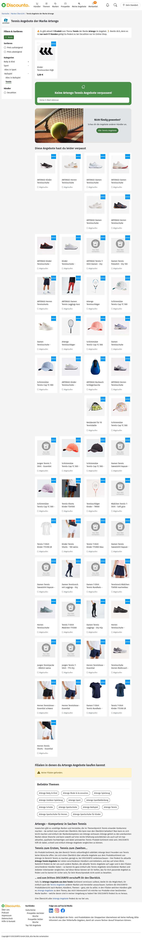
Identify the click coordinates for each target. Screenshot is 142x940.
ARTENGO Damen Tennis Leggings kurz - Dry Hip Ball (71, 303)
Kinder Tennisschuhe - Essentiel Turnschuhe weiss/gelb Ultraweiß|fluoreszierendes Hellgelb (71, 263)
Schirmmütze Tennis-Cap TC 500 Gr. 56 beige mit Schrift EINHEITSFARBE (119, 303)
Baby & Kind (9, 62)
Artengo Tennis (110, 807)
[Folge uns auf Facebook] (63, 910)
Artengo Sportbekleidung (97, 800)
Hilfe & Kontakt (8, 921)
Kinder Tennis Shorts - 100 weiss (70, 545)
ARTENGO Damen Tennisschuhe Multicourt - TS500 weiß (119, 182)
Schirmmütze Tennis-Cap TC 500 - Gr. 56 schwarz (95, 465)
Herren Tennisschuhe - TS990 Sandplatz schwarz (118, 627)
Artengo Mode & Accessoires (75, 793)
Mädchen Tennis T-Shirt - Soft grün (119, 505)
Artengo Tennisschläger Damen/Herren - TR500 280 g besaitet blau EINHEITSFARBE (69, 344)
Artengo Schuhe (46, 807)
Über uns (6, 910)
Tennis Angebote (57, 885)
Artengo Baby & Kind (48, 793)
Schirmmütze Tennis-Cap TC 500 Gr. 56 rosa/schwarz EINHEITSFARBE (95, 344)
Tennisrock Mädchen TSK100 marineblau (120, 586)
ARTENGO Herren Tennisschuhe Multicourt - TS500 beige (70, 182)
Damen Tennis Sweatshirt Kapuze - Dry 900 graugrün (120, 465)
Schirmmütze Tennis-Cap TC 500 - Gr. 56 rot (70, 465)
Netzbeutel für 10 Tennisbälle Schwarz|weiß (94, 424)
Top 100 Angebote (33, 925)
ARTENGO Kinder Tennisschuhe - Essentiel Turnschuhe (69, 384)
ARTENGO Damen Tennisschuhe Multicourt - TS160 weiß (94, 182)
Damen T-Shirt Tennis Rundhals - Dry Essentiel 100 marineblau (94, 586)
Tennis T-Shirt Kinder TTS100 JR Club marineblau (118, 707)
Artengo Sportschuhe (68, 807)
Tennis (10, 37)
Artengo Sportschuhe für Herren (53, 814)
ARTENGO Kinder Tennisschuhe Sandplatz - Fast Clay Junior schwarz (45, 182)
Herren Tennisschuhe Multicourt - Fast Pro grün (46, 627)
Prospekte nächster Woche (35, 914)
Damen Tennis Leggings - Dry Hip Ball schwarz (95, 627)
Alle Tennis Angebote (107, 130)
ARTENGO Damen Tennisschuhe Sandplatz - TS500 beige (94, 222)
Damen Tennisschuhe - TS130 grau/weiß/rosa (44, 344)
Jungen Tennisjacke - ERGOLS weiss (45, 666)
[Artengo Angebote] (6, 21)
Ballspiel (8, 74)
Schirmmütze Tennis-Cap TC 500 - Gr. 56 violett (46, 506)
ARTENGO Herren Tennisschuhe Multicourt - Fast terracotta (118, 384)
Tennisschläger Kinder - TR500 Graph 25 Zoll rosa (94, 506)
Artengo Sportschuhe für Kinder (87, 814)
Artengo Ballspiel (90, 807)
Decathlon (11, 92)
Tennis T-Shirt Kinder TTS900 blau (95, 545)
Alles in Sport (10, 70)
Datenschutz (7, 918)
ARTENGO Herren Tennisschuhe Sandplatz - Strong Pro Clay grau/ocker (120, 222)
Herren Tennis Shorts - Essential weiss (45, 748)
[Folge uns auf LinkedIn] (51, 910)
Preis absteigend (14, 52)
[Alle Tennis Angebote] (59, 125)
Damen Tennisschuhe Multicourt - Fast (118, 344)
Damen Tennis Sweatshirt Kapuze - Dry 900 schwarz (46, 586)
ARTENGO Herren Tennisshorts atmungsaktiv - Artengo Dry (44, 303)
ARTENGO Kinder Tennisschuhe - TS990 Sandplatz (44, 263)
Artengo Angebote (45, 890)
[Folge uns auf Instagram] (57, 910)
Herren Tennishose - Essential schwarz (46, 707)
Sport (6, 66)
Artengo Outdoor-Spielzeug (51, 800)
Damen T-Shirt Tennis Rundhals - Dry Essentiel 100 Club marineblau (94, 707)
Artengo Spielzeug (102, 793)
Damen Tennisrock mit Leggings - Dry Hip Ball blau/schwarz (70, 586)
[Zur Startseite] (17, 5)
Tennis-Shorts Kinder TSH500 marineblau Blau (69, 506)
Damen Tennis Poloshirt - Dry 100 (119, 262)
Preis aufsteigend (15, 47)
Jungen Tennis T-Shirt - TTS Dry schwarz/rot (69, 667)
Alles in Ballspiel (13, 78)
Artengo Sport (75, 800)
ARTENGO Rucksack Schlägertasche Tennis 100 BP (95, 384)
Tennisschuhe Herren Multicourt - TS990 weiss (119, 667)
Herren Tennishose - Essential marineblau (96, 667)
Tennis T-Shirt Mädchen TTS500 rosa (69, 627)
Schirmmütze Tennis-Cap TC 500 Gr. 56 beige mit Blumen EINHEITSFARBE (119, 424)
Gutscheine (31, 910)
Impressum (7, 915)
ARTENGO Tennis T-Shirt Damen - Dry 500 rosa (95, 263)
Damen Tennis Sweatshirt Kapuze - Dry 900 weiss (120, 546)
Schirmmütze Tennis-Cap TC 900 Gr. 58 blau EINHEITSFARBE (45, 384)
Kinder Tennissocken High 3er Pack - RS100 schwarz (45, 69)
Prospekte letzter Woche (35, 920)
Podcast (5, 913)
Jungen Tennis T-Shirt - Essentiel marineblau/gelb (44, 465)
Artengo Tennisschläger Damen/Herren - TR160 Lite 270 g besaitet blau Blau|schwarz (94, 303)
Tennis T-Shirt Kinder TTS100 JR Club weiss (44, 546)
